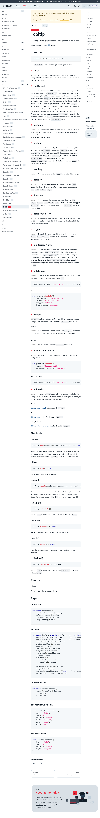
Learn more (78, 1)
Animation (90, 88)
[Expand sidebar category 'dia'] (27, 32)
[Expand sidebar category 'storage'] (27, 81)
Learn (18, 6)
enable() (89, 74)
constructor (89, 13)
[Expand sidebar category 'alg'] (27, 11)
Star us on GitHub (90, 134)
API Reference (27, 6)
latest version (64, 20)
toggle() (89, 66)
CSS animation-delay (38, 417)
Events (87, 80)
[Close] (97, 1)
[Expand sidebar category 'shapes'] (27, 77)
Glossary (37, 6)
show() (89, 60)
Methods (88, 57)
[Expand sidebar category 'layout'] (27, 56)
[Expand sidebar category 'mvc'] (27, 67)
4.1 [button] (69, 6)
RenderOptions (91, 94)
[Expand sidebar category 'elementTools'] (27, 35)
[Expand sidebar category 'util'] (27, 220)
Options (89, 91)
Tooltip (48, 45)
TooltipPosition (91, 102)
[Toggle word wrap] (74, 284)
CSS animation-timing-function (41, 426)
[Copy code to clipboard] (78, 58)
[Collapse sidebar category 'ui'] (27, 84)
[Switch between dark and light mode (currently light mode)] (79, 5)
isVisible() (89, 68)
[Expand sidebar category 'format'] (27, 42)
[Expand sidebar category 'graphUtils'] (27, 49)
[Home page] (33, 25)
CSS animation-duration (39, 408)
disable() (89, 71)
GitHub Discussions (44, 802)
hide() (88, 63)
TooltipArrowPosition (92, 98)
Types (87, 85)
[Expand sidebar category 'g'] (27, 46)
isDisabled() (90, 77)
